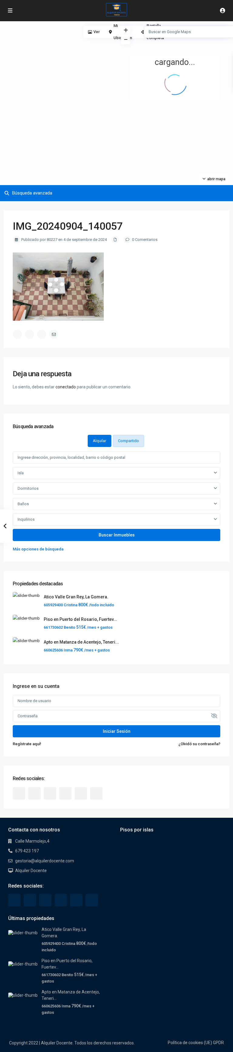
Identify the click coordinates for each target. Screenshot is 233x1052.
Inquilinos (26, 519)
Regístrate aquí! (27, 744)
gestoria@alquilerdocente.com (44, 860)
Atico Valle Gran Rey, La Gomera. (76, 596)
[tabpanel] (116, 502)
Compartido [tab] (128, 440)
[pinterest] (65, 793)
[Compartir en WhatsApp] (41, 334)
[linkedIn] (50, 793)
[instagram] (96, 793)
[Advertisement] (58, 66)
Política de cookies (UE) (190, 1042)
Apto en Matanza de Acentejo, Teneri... (81, 642)
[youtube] (81, 793)
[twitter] (34, 793)
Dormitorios (28, 488)
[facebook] (19, 793)
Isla (21, 473)
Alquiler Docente (31, 870)
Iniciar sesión (116, 731)
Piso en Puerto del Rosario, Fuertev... (80, 619)
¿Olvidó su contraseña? (199, 744)
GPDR (218, 1042)
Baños (23, 504)
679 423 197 (27, 850)
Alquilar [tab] (99, 440)
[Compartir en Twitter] (29, 334)
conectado (66, 386)
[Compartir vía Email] (53, 334)
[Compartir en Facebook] (17, 334)
